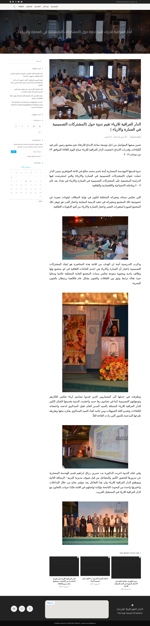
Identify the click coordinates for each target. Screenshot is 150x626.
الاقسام (38, 7)
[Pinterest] (22, 126)
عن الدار (46, 7)
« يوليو (41, 201)
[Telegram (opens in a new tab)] (21, 2)
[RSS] (39, 132)
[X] (39, 126)
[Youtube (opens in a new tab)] (18, 2)
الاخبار (107, 137)
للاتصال (29, 7)
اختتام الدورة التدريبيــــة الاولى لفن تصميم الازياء (95, 579)
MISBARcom (92, 623)
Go (14, 152)
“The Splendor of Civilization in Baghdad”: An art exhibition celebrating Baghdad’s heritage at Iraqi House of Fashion (27, 104)
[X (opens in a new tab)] (10, 2)
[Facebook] (33, 126)
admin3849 (136, 137)
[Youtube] (14, 609)
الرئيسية (54, 7)
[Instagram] (28, 126)
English (21, 7)
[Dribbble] (16, 126)
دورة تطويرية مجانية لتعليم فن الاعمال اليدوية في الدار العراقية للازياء (126, 583)
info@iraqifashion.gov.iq (128, 2)
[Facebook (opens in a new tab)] (13, 2)
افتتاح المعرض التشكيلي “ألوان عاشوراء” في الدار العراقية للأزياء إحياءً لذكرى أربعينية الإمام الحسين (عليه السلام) (27, 82)
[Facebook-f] (30, 609)
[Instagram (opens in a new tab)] (15, 2)
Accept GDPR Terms (33, 156)
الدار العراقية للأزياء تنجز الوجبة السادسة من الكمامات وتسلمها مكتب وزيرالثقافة (64, 581)
